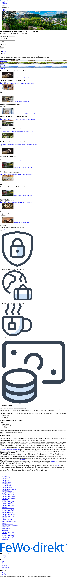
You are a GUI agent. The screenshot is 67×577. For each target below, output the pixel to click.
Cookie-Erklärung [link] (4, 566)
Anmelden (3, 5)
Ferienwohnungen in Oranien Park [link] (6, 476)
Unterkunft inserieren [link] (4, 555)
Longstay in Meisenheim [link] (5, 530)
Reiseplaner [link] (4, 451)
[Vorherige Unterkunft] (0, 145)
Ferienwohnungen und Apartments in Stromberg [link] (8, 494)
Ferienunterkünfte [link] (4, 54)
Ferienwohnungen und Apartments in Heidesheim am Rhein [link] (9, 509)
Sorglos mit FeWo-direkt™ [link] (54, 461)
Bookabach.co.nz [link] (4, 574)
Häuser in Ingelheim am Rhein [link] (5, 526)
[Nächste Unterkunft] (1, 145)
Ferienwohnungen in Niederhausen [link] (6, 478)
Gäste (1, 35)
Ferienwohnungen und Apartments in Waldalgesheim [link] (8, 511)
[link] (9, 10)
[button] (33, 472)
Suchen (1, 48)
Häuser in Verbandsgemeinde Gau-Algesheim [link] (7, 512)
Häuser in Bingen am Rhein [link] (5, 515)
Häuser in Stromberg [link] (4, 493)
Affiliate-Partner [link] (4, 562)
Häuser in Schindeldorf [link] (5, 500)
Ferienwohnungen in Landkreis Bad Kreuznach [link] (8, 492)
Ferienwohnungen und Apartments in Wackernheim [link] (8, 514)
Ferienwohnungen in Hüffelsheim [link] (6, 488)
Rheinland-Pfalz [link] (4, 52)
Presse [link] (2, 563)
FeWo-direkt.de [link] (4, 573)
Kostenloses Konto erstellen (6, 9)
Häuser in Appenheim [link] (4, 507)
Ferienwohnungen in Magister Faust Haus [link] (7, 491)
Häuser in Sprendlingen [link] (5, 499)
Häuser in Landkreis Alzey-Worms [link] (6, 528)
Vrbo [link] (2, 572)
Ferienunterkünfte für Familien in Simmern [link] (7, 519)
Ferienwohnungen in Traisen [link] (5, 490)
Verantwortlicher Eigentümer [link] (5, 568)
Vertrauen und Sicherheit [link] (5, 556)
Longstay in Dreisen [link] (4, 518)
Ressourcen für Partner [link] (4, 557)
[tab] (4, 473)
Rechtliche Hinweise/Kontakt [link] (5, 567)
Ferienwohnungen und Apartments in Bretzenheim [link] (8, 527)
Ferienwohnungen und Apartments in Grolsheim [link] (8, 516)
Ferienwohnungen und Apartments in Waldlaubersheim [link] (8, 498)
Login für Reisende (5, 8)
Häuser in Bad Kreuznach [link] (5, 520)
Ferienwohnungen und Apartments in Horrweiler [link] (8, 502)
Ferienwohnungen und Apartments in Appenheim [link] (8, 508)
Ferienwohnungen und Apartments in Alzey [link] (7, 524)
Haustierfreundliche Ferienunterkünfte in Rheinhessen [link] (8, 536)
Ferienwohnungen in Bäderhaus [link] (6, 481)
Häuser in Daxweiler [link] (4, 517)
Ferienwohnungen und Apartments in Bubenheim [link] (8, 510)
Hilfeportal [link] (57, 465)
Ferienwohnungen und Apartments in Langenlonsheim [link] (8, 496)
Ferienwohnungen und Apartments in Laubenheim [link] (8, 538)
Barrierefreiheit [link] (4, 564)
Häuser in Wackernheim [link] (5, 513)
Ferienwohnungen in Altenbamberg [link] (6, 482)
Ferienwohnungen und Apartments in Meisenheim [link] (8, 529)
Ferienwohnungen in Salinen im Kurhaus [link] (7, 487)
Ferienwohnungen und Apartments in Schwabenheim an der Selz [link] (10, 525)
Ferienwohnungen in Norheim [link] (5, 480)
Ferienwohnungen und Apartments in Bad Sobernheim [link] (8, 532)
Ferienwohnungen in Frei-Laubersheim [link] (6, 485)
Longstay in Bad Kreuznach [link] (5, 522)
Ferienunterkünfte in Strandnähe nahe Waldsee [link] (7, 503)
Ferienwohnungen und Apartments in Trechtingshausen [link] (8, 534)
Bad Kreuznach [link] (4, 51)
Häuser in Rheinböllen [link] (4, 504)
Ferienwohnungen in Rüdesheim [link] (6, 475)
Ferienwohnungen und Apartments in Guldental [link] (8, 535)
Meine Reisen (3, 4)
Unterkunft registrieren (4, 3)
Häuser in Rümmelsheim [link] (5, 539)
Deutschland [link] (3, 53)
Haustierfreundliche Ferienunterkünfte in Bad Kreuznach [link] (9, 521)
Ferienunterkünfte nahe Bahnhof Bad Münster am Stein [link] (8, 479)
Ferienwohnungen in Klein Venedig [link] (6, 483)
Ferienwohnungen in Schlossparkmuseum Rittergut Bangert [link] (9, 489)
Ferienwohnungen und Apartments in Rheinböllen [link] (8, 505)
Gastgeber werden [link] (22, 459)
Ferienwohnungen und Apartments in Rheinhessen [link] (8, 537)
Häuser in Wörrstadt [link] (4, 533)
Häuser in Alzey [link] (4, 523)
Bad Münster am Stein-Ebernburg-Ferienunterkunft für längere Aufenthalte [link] (11, 449)
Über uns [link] (3, 561)
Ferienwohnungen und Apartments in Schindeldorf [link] (8, 501)
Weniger (1, 433)
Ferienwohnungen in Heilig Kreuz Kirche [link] (7, 486)
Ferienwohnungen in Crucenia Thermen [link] (7, 477)
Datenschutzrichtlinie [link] (4, 565)
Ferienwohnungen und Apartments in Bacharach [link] (8, 495)
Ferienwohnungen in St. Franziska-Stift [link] (6, 484)
